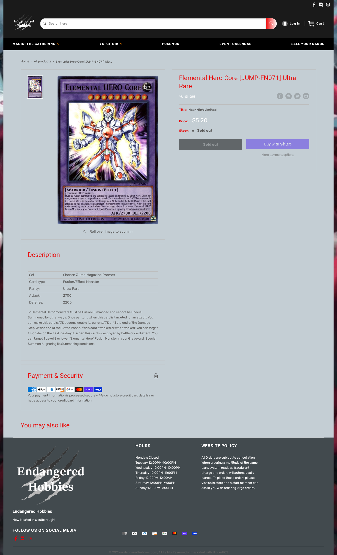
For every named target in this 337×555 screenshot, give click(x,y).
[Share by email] (306, 96)
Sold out (210, 144)
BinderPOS (220, 552)
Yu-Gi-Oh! (109, 44)
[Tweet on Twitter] (297, 96)
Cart (320, 23)
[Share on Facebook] (280, 96)
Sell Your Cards (307, 44)
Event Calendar (235, 44)
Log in (295, 23)
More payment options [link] (278, 155)
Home (25, 61)
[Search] (271, 23)
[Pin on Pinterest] (288, 96)
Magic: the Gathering (35, 44)
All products (42, 61)
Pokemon (171, 44)
